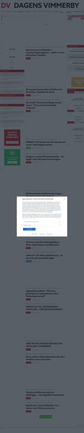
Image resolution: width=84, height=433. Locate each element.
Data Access (42, 234)
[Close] (64, 199)
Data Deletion (34, 234)
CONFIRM (29, 229)
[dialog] (42, 217)
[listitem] (42, 221)
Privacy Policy (49, 234)
